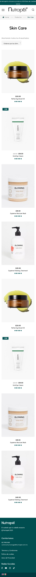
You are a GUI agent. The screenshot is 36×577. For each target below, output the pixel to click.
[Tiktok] (14, 568)
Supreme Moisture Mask (18, 213)
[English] (3, 574)
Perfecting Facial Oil (18, 99)
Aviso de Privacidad (8, 558)
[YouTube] (6, 568)
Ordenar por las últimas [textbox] (12, 43)
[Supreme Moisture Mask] (18, 186)
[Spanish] (5, 574)
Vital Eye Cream (18, 156)
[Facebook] (2, 568)
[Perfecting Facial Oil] (18, 71)
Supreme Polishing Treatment (18, 271)
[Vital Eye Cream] (18, 128)
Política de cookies (8, 554)
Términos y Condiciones (10, 550)
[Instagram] (10, 568)
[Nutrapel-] (18, 10)
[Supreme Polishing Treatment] (18, 243)
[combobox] (12, 43)
